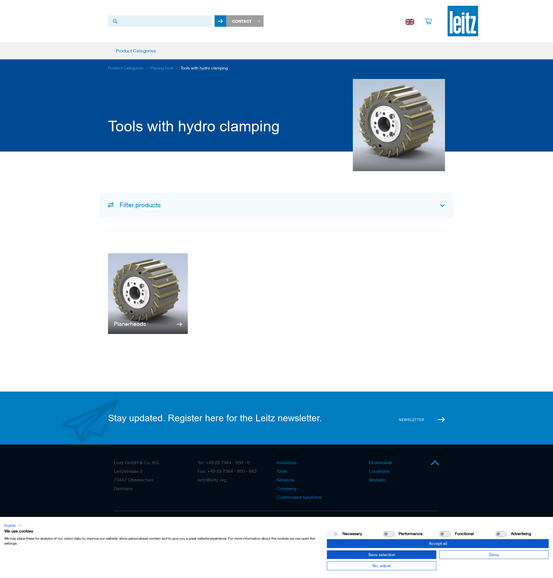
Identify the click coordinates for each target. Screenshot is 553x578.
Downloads (380, 462)
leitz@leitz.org (212, 479)
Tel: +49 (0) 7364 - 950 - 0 (224, 462)
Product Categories (125, 68)
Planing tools (162, 68)
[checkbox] (389, 534)
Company (286, 488)
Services (285, 479)
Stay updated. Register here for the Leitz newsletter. (215, 418)
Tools (281, 471)
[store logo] (463, 21)
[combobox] (160, 21)
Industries (286, 462)
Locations (379, 471)
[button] (13, 525)
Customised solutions (298, 497)
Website (377, 479)
